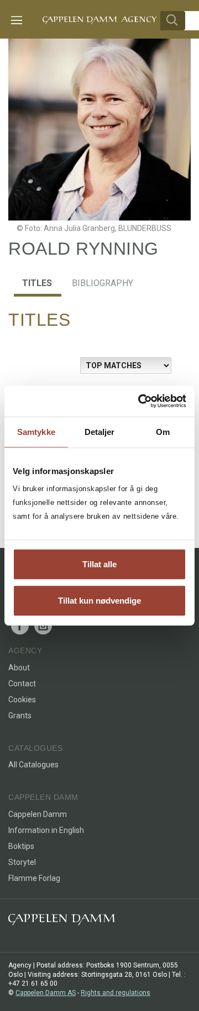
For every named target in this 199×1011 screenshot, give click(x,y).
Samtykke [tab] (36, 431)
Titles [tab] (37, 283)
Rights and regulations (115, 993)
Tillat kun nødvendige (99, 600)
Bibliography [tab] (102, 283)
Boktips (21, 846)
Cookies (22, 699)
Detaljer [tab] (100, 431)
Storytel (22, 862)
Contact (22, 683)
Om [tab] (163, 431)
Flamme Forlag (34, 878)
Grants (20, 715)
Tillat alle (99, 564)
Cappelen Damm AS (45, 993)
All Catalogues (33, 764)
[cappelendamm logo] (61, 922)
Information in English (46, 830)
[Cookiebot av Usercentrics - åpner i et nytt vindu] (140, 401)
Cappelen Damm (37, 814)
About (19, 667)
